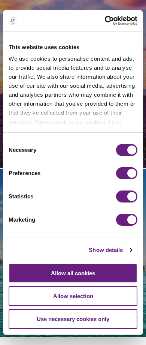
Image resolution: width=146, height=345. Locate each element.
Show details (106, 250)
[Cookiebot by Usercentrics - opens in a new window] (105, 21)
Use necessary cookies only (73, 319)
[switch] (126, 173)
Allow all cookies (73, 273)
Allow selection (73, 296)
